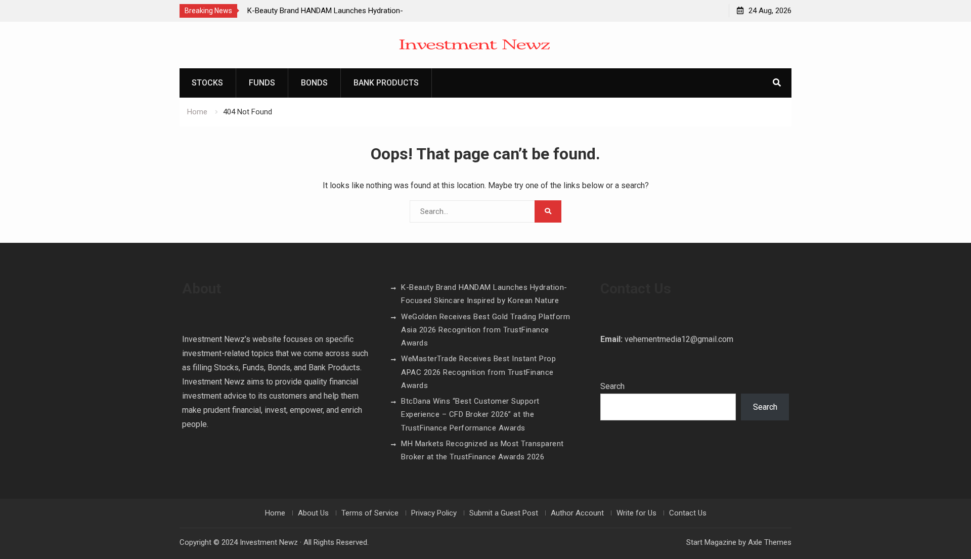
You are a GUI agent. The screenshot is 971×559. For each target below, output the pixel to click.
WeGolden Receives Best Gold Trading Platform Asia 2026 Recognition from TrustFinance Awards (485, 330)
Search (612, 386)
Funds (262, 83)
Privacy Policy (434, 512)
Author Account (577, 512)
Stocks (207, 83)
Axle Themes (769, 542)
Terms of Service (370, 512)
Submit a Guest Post (503, 512)
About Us (313, 512)
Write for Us (636, 512)
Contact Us (688, 512)
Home (275, 512)
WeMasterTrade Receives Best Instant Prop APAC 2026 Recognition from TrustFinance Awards (478, 372)
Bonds (314, 83)
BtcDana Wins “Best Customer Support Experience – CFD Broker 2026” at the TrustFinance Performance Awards (470, 415)
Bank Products (386, 83)
